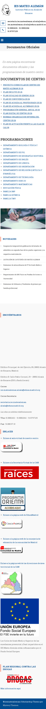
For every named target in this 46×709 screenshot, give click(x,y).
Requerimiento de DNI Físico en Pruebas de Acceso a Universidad (22, 277)
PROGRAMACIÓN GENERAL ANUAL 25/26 (21, 110)
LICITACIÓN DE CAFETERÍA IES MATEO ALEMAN (21, 260)
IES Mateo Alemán (28, 6)
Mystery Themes (10, 705)
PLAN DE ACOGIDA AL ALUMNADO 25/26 (21, 106)
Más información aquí (11, 688)
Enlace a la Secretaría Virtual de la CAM (21, 462)
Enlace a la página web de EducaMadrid (20, 515)
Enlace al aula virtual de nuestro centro (20, 438)
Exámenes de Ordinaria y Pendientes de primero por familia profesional (22, 286)
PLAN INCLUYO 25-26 (12, 92)
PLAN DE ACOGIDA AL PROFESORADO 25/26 (22, 102)
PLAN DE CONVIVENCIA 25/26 (16, 99)
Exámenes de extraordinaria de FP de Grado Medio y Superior (22, 267)
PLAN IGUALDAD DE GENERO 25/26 (18, 95)
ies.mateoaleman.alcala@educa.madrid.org (20, 390)
